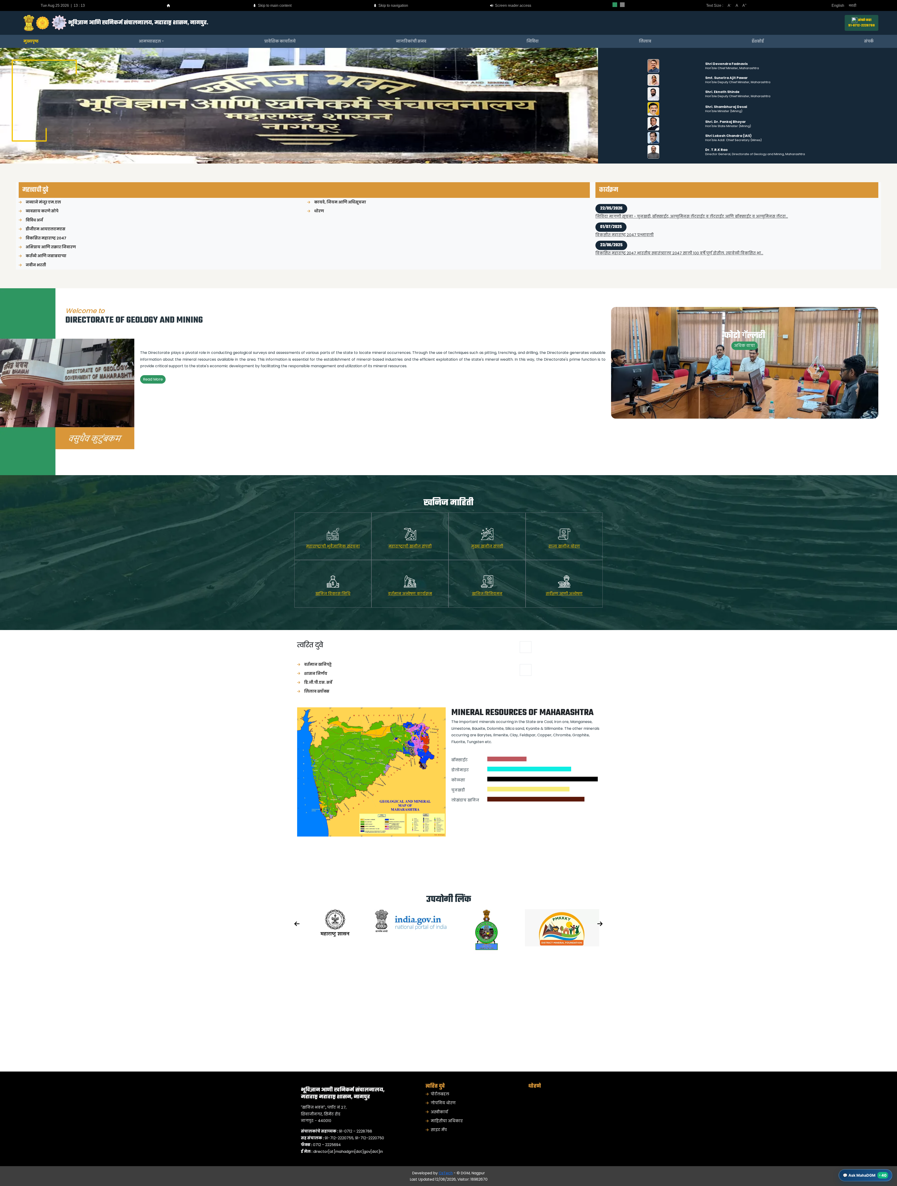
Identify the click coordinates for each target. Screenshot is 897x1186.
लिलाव (645, 41)
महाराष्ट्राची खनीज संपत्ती (410, 546)
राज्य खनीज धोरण (564, 546)
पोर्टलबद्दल (440, 1094)
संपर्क (869, 41)
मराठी (852, 5)
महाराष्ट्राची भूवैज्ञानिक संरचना (333, 546)
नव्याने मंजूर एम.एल (43, 202)
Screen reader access (512, 5)
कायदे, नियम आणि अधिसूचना (340, 202)
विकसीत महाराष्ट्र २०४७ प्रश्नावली (624, 216)
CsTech (446, 1173)
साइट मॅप (439, 1130)
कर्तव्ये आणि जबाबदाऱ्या (46, 256)
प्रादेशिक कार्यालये (280, 41)
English (838, 5)
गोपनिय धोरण (443, 1103)
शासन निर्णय (315, 673)
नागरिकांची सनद (411, 41)
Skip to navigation (392, 5)
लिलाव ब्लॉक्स (316, 691)
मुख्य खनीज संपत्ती (487, 546)
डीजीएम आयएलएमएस (45, 229)
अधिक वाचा (744, 345)
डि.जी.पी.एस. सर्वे (318, 682)
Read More (153, 379)
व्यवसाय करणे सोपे (42, 211)
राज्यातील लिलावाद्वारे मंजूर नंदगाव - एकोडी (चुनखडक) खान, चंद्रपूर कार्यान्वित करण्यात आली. (678, 253)
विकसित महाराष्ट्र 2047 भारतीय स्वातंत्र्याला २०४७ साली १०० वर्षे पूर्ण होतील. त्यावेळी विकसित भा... (679, 235)
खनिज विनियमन (487, 593)
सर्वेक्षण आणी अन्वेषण (564, 593)
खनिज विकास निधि (332, 593)
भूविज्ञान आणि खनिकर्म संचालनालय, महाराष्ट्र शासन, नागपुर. (138, 22)
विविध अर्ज (34, 220)
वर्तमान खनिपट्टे (318, 664)
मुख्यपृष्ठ (31, 41)
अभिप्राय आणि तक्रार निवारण (51, 247)
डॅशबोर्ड (758, 41)
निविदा (533, 41)
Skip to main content (274, 5)
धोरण (319, 211)
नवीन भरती (36, 265)
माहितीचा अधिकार (447, 1121)
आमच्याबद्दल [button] (150, 41)
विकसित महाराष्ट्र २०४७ (46, 238)
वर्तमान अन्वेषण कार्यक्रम (410, 593)
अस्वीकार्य (439, 1112)
